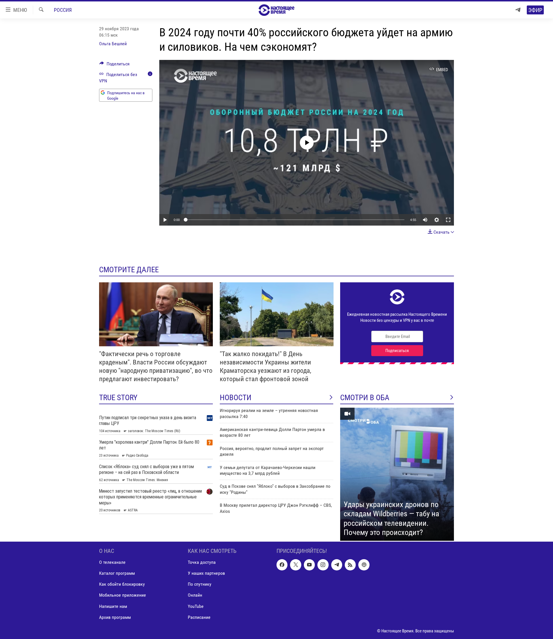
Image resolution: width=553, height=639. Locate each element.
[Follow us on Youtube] (309, 564)
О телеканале (112, 562)
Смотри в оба (364, 397)
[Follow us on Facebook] (281, 564)
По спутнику (199, 584)
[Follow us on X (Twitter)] (295, 564)
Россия (63, 10)
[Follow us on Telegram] (336, 564)
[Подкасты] (363, 564)
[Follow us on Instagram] (322, 564)
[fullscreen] (448, 220)
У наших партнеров (206, 573)
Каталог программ (117, 573)
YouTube (196, 606)
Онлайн (195, 595)
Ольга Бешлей (113, 43)
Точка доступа (202, 562)
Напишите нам (113, 606)
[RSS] (350, 564)
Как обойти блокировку (122, 584)
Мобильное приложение (122, 595)
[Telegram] (518, 9)
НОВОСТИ (235, 397)
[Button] (114, 65)
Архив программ (115, 617)
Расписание (199, 617)
